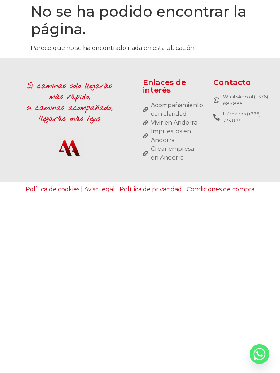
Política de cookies (52, 189)
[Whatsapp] (259, 354)
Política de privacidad (151, 189)
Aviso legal (99, 189)
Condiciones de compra (220, 189)
